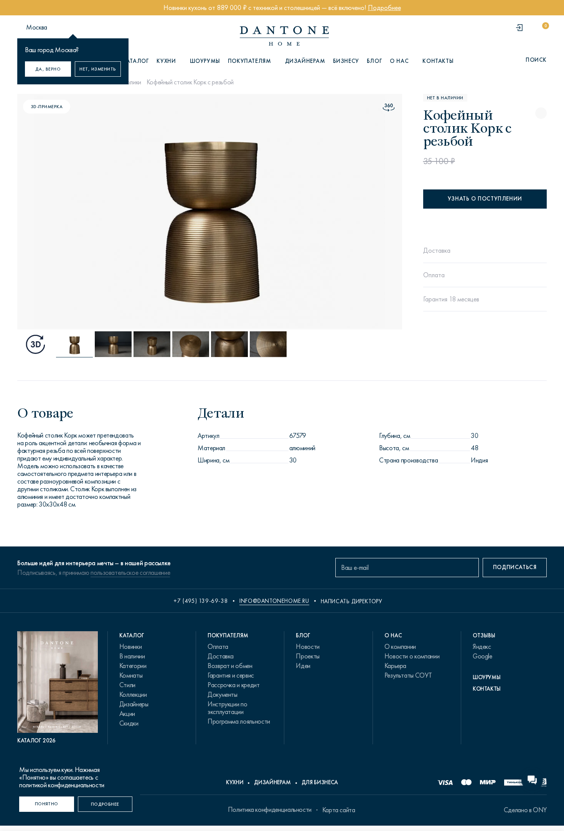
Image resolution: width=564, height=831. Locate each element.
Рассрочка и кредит (234, 685)
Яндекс (482, 646)
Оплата (218, 646)
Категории (133, 666)
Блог (374, 61)
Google (482, 656)
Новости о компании (412, 656)
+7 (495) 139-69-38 (200, 600)
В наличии (132, 656)
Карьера (395, 666)
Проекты (307, 656)
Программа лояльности (239, 721)
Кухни (234, 782)
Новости (307, 646)
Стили (127, 685)
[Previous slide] (75, 212)
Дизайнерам (305, 61)
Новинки (130, 646)
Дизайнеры (133, 704)
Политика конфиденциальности (270, 809)
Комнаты (130, 675)
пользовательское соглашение (130, 572)
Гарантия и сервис (231, 675)
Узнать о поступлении (485, 198)
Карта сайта (338, 810)
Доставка (221, 656)
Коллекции (133, 694)
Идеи (303, 666)
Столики (130, 82)
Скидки (129, 723)
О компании (400, 646)
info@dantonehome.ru (274, 600)
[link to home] (284, 36)
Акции (127, 713)
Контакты (438, 61)
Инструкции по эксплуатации (227, 708)
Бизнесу (346, 61)
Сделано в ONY (525, 810)
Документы (222, 694)
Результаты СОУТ (408, 675)
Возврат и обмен (230, 666)
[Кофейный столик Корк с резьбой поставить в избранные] (541, 113)
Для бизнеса (320, 782)
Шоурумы (205, 61)
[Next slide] (343, 212)
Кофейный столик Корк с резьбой (190, 82)
